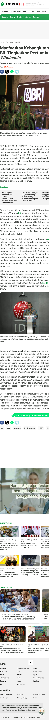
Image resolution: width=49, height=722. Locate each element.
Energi (12, 17)
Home (2, 42)
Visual (19, 681)
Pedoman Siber (38, 695)
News (2, 675)
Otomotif (36, 17)
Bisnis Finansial (38, 678)
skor (32, 12)
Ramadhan (20, 684)
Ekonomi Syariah (19, 12)
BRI (20, 213)
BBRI (8, 428)
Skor (35, 668)
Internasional (4, 678)
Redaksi (20, 695)
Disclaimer (4, 698)
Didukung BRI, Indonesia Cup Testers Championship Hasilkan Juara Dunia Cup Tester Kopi (10, 198)
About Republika (6, 695)
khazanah (41, 12)
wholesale (17, 428)
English (36, 681)
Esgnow (3, 681)
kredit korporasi (29, 428)
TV (1, 684)
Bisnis (19, 17)
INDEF (41, 428)
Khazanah (3, 671)
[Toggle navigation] (2, 4)
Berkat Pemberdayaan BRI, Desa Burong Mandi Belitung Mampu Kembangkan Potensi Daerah (30, 197)
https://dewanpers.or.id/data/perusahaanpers (18, 710)
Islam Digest (37, 671)
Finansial (4, 17)
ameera (4, 12)
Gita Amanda (8, 67)
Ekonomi (9, 42)
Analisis (19, 675)
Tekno (19, 678)
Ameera (3, 668)
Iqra (18, 671)
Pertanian (27, 17)
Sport (35, 675)
